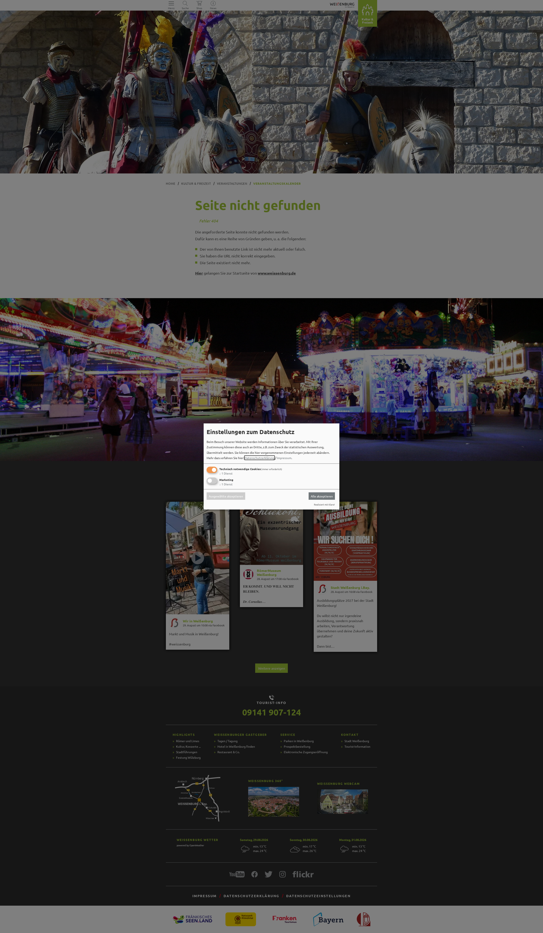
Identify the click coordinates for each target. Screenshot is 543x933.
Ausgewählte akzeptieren (226, 496)
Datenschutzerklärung (259, 458)
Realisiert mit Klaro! (324, 504)
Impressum (284, 458)
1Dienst (226, 473)
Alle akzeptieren (322, 496)
